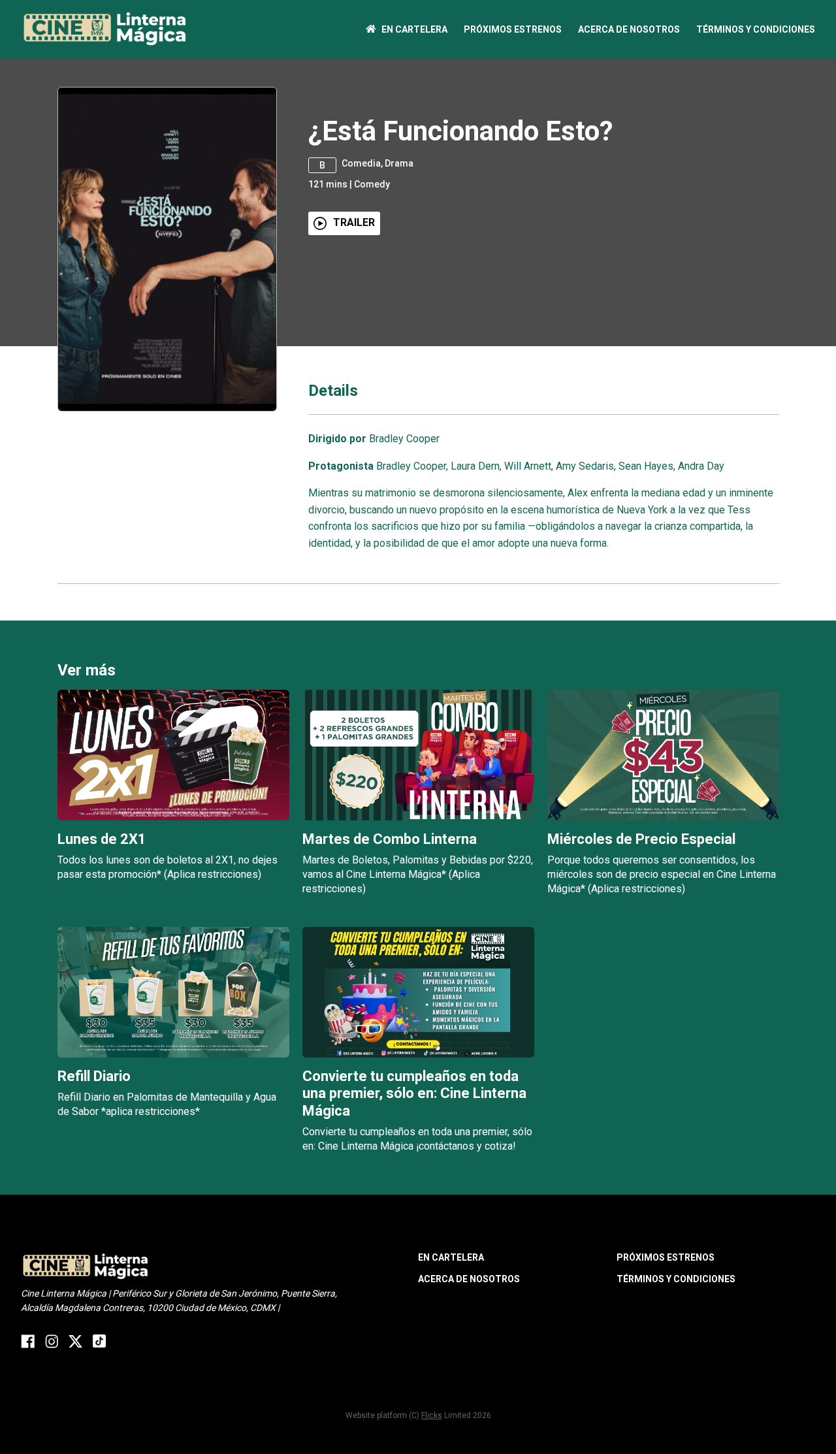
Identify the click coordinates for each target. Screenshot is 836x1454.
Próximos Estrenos (513, 29)
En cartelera (414, 29)
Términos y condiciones (755, 29)
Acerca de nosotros (629, 29)
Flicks (431, 1415)
